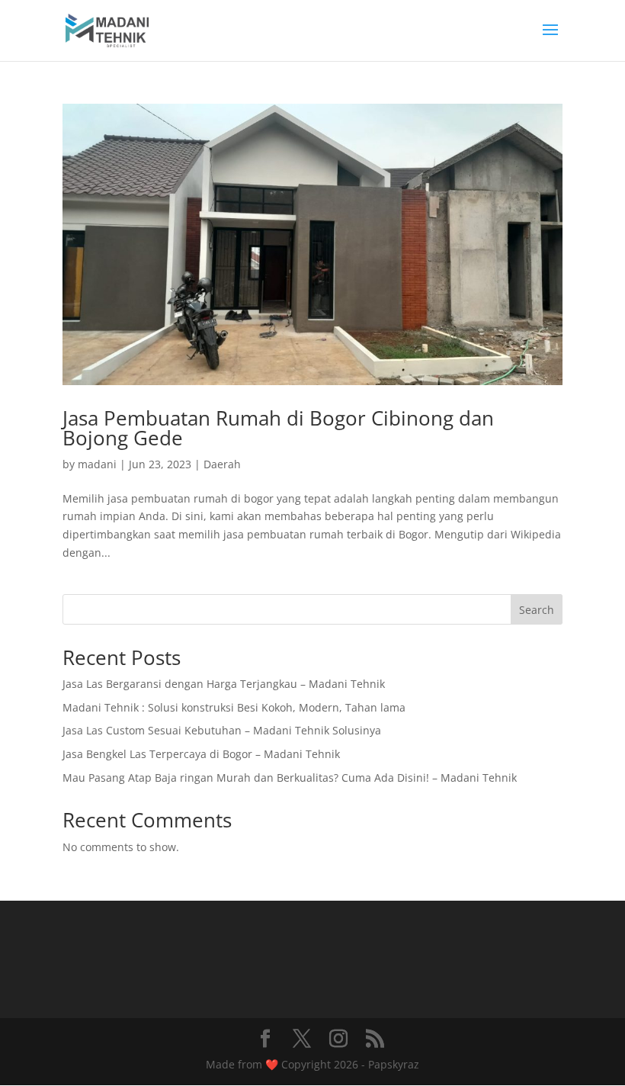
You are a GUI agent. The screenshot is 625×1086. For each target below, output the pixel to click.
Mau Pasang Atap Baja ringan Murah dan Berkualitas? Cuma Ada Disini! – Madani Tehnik (289, 777)
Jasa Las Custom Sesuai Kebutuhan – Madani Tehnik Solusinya (221, 730)
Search (536, 609)
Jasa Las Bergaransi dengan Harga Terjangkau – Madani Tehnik (223, 683)
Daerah (222, 464)
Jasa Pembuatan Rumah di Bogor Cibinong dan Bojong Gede (278, 427)
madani (97, 464)
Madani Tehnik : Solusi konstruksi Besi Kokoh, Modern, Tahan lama (233, 707)
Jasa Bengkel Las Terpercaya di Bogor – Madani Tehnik (201, 754)
